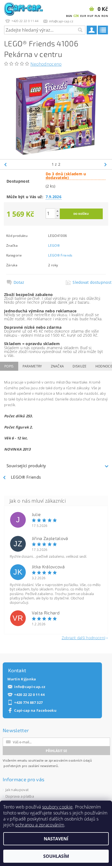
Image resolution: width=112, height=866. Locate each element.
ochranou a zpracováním (39, 825)
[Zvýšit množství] (57, 210)
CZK (76, 16)
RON (104, 16)
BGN (69, 16)
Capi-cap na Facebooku (35, 710)
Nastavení (56, 839)
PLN (97, 16)
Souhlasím (56, 856)
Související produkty (26, 465)
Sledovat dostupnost (89, 282)
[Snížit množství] (57, 215)
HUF (90, 16)
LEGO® (54, 245)
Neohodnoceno (46, 64)
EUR (83, 16)
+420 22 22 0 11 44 (29, 694)
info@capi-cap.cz (29, 686)
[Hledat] (80, 30)
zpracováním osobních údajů (70, 760)
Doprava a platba (19, 796)
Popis (9, 366)
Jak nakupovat (17, 789)
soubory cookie (57, 807)
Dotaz (19, 282)
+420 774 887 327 (28, 702)
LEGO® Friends (60, 255)
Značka (57, 366)
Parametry (32, 366)
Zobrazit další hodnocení (83, 637)
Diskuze (79, 366)
